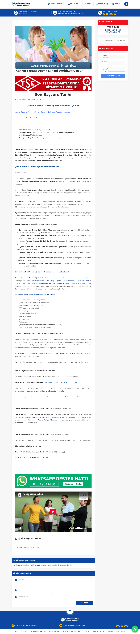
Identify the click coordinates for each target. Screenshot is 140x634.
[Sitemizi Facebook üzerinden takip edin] (104, 14)
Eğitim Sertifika (69, 281)
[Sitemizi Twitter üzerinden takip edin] (107, 14)
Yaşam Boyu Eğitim (23, 283)
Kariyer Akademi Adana (35, 281)
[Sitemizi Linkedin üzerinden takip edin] (112, 14)
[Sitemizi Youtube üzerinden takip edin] (115, 14)
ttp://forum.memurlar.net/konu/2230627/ (61, 382)
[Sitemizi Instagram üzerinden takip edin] (110, 14)
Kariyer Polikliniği (82, 281)
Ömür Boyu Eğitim (53, 281)
